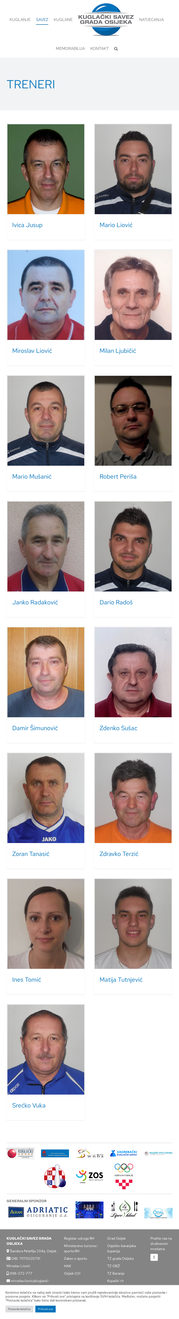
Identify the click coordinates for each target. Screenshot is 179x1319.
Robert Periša (118, 476)
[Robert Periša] (133, 421)
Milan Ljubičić (118, 350)
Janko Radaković (35, 602)
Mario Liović (116, 225)
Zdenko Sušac (118, 728)
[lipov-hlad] (124, 1201)
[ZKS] (124, 1151)
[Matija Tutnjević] (133, 924)
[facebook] (154, 1257)
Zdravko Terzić (119, 854)
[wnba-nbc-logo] (89, 1150)
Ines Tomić (26, 979)
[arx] (89, 1203)
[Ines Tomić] (45, 924)
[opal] (158, 1209)
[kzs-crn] (158, 1153)
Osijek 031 (72, 1273)
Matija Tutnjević (121, 979)
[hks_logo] (55, 1166)
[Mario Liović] (133, 169)
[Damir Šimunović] (45, 672)
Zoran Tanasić (30, 854)
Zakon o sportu (75, 1258)
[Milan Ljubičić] (133, 295)
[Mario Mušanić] (45, 421)
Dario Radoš (116, 602)
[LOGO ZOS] (89, 1170)
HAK (67, 1266)
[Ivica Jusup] (45, 169)
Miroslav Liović (32, 350)
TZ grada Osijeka (120, 1258)
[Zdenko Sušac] (133, 672)
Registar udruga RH (79, 1238)
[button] (116, 48)
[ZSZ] (55, 1151)
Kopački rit (115, 1281)
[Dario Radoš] (133, 546)
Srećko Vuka (29, 1105)
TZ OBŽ (113, 1266)
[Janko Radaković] (45, 546)
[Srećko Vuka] (45, 1050)
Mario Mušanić (32, 476)
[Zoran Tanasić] (45, 798)
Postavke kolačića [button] (19, 1309)
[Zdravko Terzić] (133, 798)
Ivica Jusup (27, 225)
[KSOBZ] (20, 1149)
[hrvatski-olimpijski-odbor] (124, 1165)
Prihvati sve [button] (45, 1309)
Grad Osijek (116, 1238)
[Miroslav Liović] (45, 295)
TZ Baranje (115, 1273)
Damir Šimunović (35, 728)
